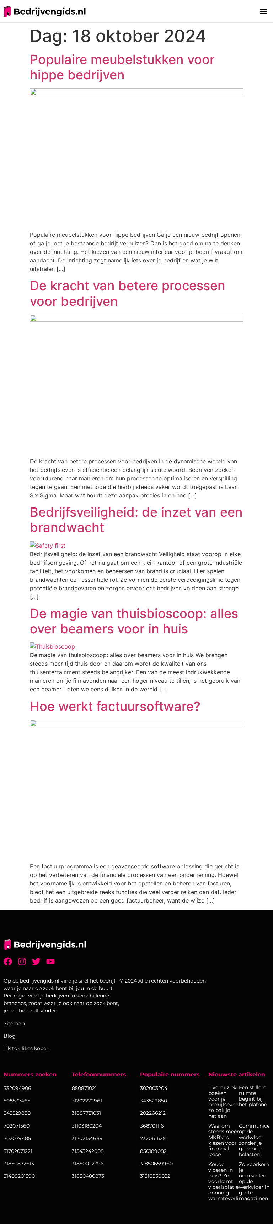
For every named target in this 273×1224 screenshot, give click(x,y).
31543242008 (88, 1151)
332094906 (17, 1088)
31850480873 (88, 1176)
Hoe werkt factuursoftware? (115, 706)
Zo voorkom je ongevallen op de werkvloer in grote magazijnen (254, 1181)
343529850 (153, 1100)
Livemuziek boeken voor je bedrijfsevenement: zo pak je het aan (223, 1102)
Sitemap (14, 1023)
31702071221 (18, 1151)
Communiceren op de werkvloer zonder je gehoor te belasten (254, 1140)
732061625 (153, 1138)
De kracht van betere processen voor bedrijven (127, 293)
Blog (10, 1036)
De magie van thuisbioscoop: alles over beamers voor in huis (134, 621)
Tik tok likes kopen (26, 1048)
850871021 (84, 1088)
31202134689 (87, 1138)
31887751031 (86, 1113)
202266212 (153, 1113)
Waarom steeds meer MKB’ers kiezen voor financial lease (223, 1140)
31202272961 (87, 1100)
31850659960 (156, 1163)
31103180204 (87, 1126)
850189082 (153, 1151)
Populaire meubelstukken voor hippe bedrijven (122, 67)
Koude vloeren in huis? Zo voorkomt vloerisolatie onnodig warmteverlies (223, 1181)
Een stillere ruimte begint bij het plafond (253, 1096)
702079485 (17, 1138)
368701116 (152, 1126)
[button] (263, 11)
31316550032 (155, 1176)
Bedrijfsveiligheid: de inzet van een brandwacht (136, 519)
